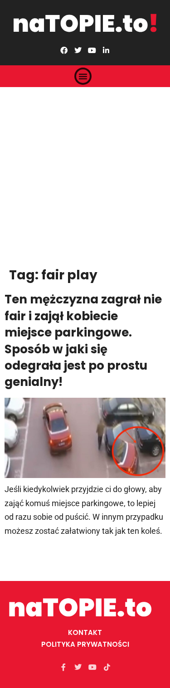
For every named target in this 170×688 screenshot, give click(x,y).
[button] (83, 76)
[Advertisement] (85, 177)
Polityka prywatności (85, 644)
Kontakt (85, 632)
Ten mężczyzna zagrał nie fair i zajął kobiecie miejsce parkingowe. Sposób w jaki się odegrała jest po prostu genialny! (83, 340)
